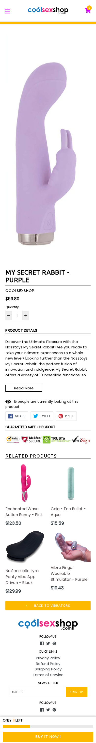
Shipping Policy (48, 669)
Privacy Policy (48, 658)
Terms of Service (48, 674)
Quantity (12, 307)
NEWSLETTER (48, 683)
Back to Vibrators (51, 605)
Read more (24, 388)
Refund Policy (48, 663)
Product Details (21, 330)
